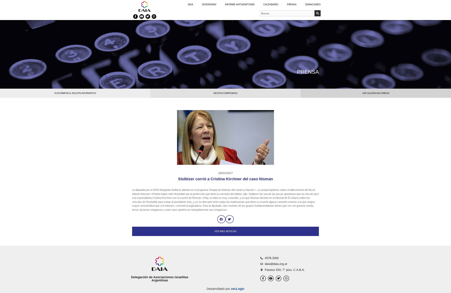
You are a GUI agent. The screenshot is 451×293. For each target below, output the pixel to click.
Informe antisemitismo (240, 4)
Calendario (270, 4)
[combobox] (286, 13)
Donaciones (313, 4)
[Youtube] (141, 16)
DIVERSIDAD (209, 4)
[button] (221, 219)
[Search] (317, 13)
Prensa (291, 4)
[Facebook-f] (135, 16)
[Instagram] (154, 16)
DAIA (190, 4)
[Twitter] (147, 16)
